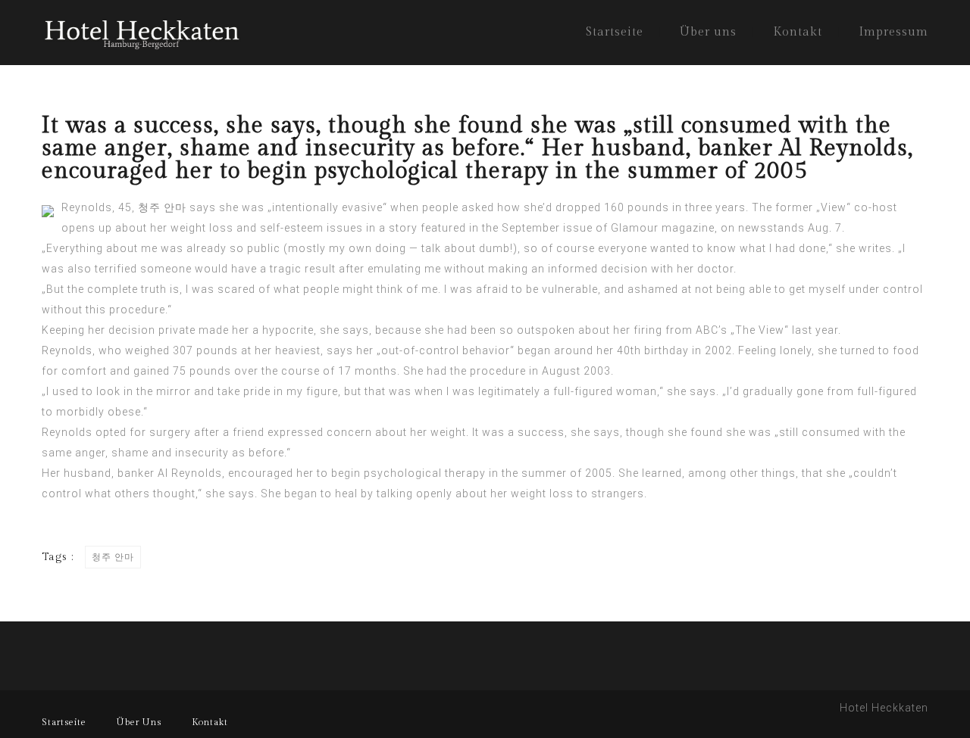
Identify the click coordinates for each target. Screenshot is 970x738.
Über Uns (139, 722)
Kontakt (797, 32)
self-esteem (292, 228)
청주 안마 (162, 207)
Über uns (708, 32)
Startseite (614, 32)
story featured (427, 228)
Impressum (893, 32)
